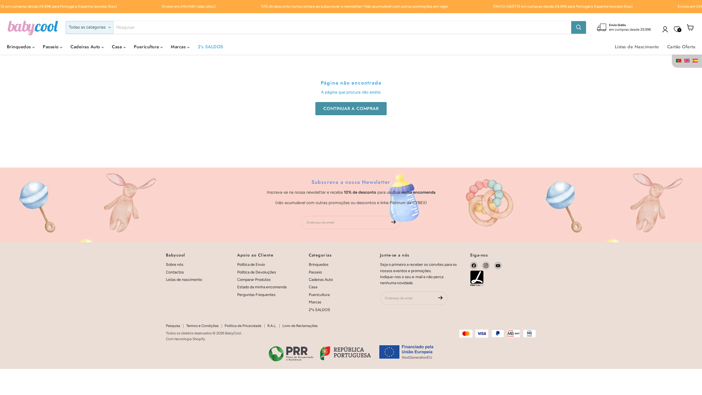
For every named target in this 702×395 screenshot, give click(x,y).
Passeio (51, 46)
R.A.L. (271, 326)
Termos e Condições (202, 326)
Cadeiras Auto (85, 46)
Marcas (179, 46)
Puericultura (147, 46)
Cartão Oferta (681, 46)
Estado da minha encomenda (262, 287)
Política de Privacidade (243, 326)
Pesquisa (173, 326)
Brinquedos (19, 46)
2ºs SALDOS (210, 46)
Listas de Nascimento (637, 46)
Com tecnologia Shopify (185, 339)
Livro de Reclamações (300, 326)
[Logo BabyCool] (33, 27)
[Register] (393, 222)
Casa (117, 46)
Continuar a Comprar (350, 108)
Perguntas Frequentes (256, 294)
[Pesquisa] (578, 27)
